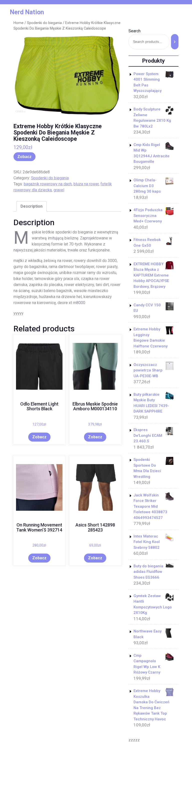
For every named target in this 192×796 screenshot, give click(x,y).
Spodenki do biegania (44, 23)
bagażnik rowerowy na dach (48, 184)
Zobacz (25, 157)
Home (19, 23)
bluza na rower (86, 184)
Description (31, 206)
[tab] (31, 206)
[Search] (174, 41)
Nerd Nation (27, 12)
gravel (59, 190)
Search (134, 31)
